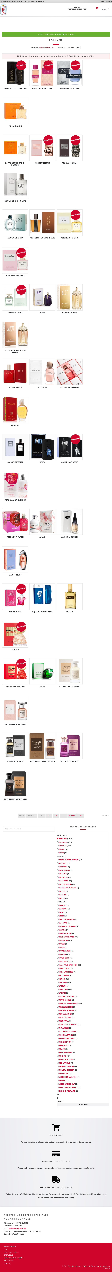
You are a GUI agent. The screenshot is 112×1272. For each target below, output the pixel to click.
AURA (42, 686)
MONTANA (64, 1021)
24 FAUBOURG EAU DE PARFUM (15, 164)
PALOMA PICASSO (67, 1038)
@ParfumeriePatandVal (12, 2)
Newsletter (9, 1261)
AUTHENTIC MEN (15, 761)
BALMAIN (63, 867)
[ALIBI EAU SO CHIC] (70, 222)
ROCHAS (63, 1056)
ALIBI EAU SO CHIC (69, 238)
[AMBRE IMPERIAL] (15, 447)
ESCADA (62, 930)
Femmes (63, 846)
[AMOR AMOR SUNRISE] (15, 485)
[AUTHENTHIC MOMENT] (70, 671)
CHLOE (62, 898)
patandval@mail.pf (17, 1228)
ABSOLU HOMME (69, 163)
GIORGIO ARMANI (67, 937)
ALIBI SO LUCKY (15, 312)
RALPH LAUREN (66, 1052)
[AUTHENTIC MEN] (15, 746)
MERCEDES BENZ (66, 1007)
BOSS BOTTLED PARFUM (15, 88)
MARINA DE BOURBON (68, 1003)
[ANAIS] (42, 522)
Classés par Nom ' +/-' (46, 48)
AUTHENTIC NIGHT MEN (15, 799)
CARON (62, 891)
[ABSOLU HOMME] (70, 148)
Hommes (63, 842)
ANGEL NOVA (15, 612)
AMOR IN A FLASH (15, 537)
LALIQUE (63, 986)
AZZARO (63, 863)
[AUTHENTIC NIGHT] (70, 746)
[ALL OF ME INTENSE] (70, 372)
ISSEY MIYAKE (65, 961)
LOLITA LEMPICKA (67, 996)
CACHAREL (64, 881)
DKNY (61, 916)
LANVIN (62, 993)
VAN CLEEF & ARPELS (68, 1077)
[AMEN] (42, 447)
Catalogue (8, 1255)
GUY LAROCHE (65, 951)
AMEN (42, 462)
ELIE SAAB (63, 923)
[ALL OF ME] (42, 372)
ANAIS (42, 537)
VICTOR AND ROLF (67, 1084)
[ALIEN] (42, 297)
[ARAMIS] (70, 596)
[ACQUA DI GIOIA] (15, 222)
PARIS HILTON (65, 1042)
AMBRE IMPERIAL (15, 462)
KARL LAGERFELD (66, 972)
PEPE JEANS (64, 1045)
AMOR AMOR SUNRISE (15, 500)
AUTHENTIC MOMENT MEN (42, 761)
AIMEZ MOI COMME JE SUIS (42, 238)
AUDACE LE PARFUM (15, 686)
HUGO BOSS (64, 958)
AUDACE (15, 649)
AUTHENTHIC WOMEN (15, 724)
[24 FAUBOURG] (15, 111)
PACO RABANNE (66, 1035)
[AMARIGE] (15, 410)
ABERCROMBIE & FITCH (69, 860)
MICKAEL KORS (65, 1014)
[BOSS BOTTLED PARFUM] (15, 73)
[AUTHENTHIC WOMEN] (15, 709)
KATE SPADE (64, 975)
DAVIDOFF (63, 909)
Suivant (72, 816)
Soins (61, 853)
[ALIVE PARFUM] (15, 372)
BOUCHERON (65, 870)
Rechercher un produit (14, 1258)
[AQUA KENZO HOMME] (42, 596)
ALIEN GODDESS (69, 312)
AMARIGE (15, 425)
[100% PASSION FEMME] (42, 73)
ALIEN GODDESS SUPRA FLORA (15, 351)
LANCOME (63, 989)
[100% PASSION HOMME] (70, 73)
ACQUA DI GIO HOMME (15, 201)
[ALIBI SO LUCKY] (15, 297)
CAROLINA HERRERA (68, 888)
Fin (81, 816)
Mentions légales (11, 1252)
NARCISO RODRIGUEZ (68, 1024)
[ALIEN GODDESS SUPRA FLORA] (15, 335)
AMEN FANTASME (69, 462)
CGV (5, 1249)
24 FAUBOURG (15, 126)
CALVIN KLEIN (65, 884)
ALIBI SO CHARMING (15, 276)
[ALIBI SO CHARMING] (15, 260)
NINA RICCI (64, 1028)
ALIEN (42, 312)
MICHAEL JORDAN (67, 1010)
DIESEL (62, 912)
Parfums (62, 838)
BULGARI (63, 874)
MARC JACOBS (65, 1000)
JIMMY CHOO (65, 968)
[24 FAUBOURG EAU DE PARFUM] (15, 148)
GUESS (62, 947)
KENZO (62, 979)
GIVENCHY (63, 940)
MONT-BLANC (65, 1017)
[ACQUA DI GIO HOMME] (15, 186)
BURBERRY (63, 877)
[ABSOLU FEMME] (42, 148)
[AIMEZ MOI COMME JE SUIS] (42, 222)
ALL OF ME (42, 387)
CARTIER (63, 895)
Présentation (10, 1246)
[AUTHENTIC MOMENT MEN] (42, 746)
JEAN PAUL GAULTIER (68, 965)
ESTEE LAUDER (65, 933)
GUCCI (62, 944)
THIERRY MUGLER (66, 1066)
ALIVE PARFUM (15, 387)
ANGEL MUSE (15, 575)
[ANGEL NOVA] (15, 596)
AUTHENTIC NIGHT (69, 761)
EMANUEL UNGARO (67, 926)
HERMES (62, 954)
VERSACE (63, 1080)
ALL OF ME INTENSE (69, 387)
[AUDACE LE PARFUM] (15, 671)
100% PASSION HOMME (70, 88)
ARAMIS (69, 612)
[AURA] (42, 671)
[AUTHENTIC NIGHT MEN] (15, 784)
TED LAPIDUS (65, 1063)
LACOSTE (63, 982)
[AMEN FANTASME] (70, 447)
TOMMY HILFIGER (66, 1070)
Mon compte (106, 1)
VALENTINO (64, 1073)
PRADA (62, 1049)
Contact (7, 1263)
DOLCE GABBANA (66, 919)
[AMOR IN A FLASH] (15, 522)
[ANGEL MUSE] (15, 559)
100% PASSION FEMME (42, 88)
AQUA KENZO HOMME (42, 612)
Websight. (106, 1269)
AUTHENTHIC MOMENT (70, 686)
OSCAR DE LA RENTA (68, 1031)
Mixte (62, 849)
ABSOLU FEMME (42, 163)
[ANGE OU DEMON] (70, 522)
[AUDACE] (15, 634)
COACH (62, 905)
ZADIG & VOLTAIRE (67, 1091)
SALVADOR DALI (66, 1059)
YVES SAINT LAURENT (68, 1087)
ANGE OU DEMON (69, 537)
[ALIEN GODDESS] (70, 297)
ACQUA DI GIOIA (15, 238)
